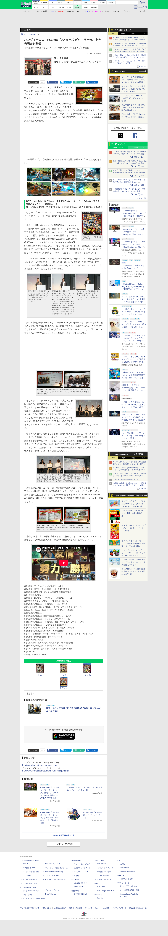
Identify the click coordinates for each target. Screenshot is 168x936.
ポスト (35, 82)
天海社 (122, 864)
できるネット (27, 895)
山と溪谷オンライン (81, 883)
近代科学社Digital (80, 894)
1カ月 (143, 33)
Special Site (120, 71)
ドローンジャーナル (30, 880)
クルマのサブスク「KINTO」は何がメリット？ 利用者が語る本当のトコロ (134, 107)
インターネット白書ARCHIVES (34, 899)
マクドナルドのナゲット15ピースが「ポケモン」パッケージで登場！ (134, 528)
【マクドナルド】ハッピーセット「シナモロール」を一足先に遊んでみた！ (133, 562)
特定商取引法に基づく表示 (138, 908)
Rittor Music (76, 861)
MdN (96, 883)
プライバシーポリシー (92, 908)
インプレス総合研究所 (31, 872)
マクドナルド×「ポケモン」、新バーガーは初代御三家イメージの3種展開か (133, 543)
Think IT (26, 864)
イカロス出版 (99, 861)
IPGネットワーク (123, 883)
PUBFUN (120, 876)
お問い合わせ (46, 908)
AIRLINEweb (101, 864)
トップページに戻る (63, 844)
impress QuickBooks (127, 872)
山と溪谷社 (75, 880)
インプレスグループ (119, 908)
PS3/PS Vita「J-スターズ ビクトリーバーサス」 (92, 815)
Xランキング (120, 144)
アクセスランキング (123, 30)
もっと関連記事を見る (62, 835)
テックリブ (98, 895)
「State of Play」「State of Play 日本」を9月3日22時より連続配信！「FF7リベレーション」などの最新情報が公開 (129, 57)
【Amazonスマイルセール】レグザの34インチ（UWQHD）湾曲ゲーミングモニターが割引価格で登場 (129, 51)
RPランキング (118, 148)
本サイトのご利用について (29, 908)
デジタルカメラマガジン (31, 891)
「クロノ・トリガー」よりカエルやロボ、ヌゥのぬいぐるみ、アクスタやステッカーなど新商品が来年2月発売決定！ (133, 314)
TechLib (100, 898)
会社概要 (106, 908)
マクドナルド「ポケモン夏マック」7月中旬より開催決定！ (133, 513)
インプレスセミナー (52, 876)
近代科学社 (75, 891)
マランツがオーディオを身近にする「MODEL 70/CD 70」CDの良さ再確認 (134, 89)
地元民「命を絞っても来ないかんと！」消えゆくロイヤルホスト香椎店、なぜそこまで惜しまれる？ (129, 485)
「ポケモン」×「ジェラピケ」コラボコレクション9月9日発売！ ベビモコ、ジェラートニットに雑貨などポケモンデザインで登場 (134, 327)
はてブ (67, 82)
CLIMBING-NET (79, 887)
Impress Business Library (54, 872)
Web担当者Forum (29, 868)
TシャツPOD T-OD (81, 872)
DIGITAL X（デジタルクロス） (56, 880)
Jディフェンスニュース (105, 868)
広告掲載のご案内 (60, 908)
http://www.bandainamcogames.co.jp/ (39, 765)
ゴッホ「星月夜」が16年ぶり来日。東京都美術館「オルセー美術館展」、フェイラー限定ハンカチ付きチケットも (129, 464)
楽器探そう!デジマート (82, 868)
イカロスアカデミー (104, 880)
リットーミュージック (82, 864)
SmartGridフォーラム (52, 864)
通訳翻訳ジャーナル (104, 872)
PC (78, 11)
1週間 (133, 33)
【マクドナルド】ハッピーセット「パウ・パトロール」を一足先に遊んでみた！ (133, 552)
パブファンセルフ (126, 879)
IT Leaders (27, 876)
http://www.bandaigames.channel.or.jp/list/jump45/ (45, 771)
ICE (118, 861)
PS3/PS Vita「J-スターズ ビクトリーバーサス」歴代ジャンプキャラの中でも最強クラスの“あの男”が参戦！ (49, 792)
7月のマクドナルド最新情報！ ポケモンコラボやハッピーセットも (131, 496)
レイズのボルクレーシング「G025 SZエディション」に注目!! (134, 98)
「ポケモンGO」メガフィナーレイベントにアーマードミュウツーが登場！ (133, 435)
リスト (43, 82)
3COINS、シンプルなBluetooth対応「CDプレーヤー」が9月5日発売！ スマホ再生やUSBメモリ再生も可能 (129, 40)
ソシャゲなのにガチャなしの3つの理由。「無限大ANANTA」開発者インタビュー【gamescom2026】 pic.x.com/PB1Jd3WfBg (129, 182)
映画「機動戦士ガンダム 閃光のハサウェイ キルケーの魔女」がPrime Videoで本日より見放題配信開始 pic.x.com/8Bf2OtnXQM (130, 163)
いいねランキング (138, 148)
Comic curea (124, 868)
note (80, 82)
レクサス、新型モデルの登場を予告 (125, 479)
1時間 (113, 33)
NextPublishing (50, 894)
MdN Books (101, 887)
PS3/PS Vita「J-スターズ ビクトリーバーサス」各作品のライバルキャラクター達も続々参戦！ (49, 817)
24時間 (122, 33)
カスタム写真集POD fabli (129, 890)
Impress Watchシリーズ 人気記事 (129, 454)
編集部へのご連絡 (75, 908)
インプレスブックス (52, 890)
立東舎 (76, 876)
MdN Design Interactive (105, 891)
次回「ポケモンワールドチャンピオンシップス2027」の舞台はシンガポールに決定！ (133, 417)
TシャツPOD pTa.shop (128, 886)
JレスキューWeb (103, 876)
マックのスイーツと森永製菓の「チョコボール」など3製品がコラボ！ (133, 571)
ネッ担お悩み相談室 (30, 883)
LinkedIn (93, 82)
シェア (54, 82)
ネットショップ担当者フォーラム (57, 868)
